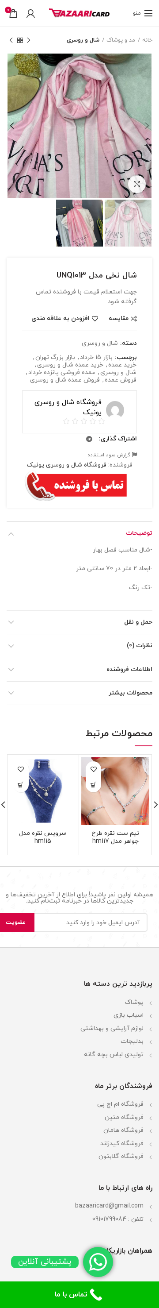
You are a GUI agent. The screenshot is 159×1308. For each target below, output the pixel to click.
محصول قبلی (28, 40)
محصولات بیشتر (130, 693)
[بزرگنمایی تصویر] (137, 184)
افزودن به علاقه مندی (60, 319)
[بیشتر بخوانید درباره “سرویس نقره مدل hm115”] (21, 784)
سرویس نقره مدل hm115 (42, 837)
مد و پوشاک (120, 40)
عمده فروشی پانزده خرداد (61, 373)
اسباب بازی (129, 1015)
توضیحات (139, 533)
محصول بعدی (11, 40)
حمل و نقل (138, 622)
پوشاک (134, 1002)
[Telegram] (89, 439)
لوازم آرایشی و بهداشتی (112, 1028)
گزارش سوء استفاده (109, 455)
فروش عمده (120, 380)
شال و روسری (83, 40)
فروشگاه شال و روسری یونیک (66, 465)
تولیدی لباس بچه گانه (114, 1054)
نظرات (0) (139, 645)
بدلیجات (132, 1041)
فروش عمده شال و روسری (65, 380)
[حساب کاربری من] (30, 13)
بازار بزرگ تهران (55, 358)
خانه (147, 40)
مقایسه (119, 319)
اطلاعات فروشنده (129, 669)
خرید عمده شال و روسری (70, 365)
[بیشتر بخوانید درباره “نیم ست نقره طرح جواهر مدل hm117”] (93, 784)
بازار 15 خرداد (96, 358)
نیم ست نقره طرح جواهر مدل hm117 (115, 837)
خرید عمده (122, 365)
